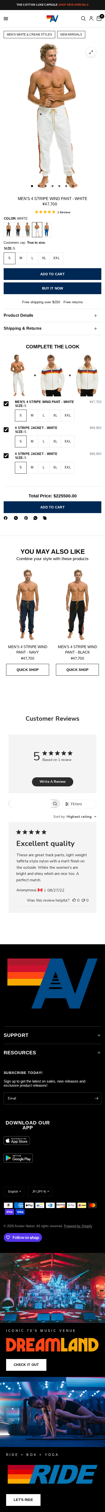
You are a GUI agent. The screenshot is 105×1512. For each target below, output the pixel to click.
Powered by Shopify (78, 1226)
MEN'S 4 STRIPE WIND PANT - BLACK (77, 650)
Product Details (18, 315)
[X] (17, 518)
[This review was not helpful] (83, 900)
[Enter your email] (96, 1098)
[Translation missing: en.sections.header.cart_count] (98, 18)
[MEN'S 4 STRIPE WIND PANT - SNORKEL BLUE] (47, 229)
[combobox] (74, 816)
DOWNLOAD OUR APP (28, 1125)
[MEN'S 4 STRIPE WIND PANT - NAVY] (18, 229)
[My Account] (91, 18)
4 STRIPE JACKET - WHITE (58, 428)
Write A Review (53, 781)
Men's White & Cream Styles (29, 34)
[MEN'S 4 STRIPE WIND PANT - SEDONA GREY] (27, 229)
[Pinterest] (27, 518)
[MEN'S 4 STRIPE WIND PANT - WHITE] (37, 229)
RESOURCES (20, 1052)
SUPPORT (16, 1035)
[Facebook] (7, 518)
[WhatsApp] (36, 518)
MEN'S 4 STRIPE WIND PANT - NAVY (27, 650)
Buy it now (52, 288)
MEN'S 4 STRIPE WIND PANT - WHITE (58, 402)
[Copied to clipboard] (46, 518)
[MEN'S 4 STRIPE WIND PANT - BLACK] (8, 229)
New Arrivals (71, 34)
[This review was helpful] (74, 900)
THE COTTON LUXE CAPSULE (52, 4)
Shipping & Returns (23, 328)
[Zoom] (91, 52)
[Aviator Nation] (52, 1315)
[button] (26, 1365)
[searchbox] (30, 804)
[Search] (83, 18)
